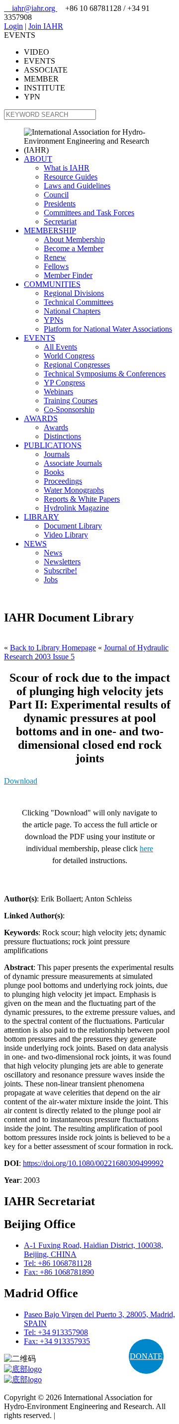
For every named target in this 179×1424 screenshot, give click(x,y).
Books (54, 472)
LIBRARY (41, 517)
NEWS (35, 543)
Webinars (58, 391)
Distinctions (62, 436)
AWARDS (41, 418)
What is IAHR (67, 168)
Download (20, 781)
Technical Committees (78, 302)
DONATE (146, 1356)
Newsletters (62, 561)
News (53, 552)
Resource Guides (70, 177)
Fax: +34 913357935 (57, 1341)
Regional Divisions (74, 293)
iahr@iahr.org (30, 8)
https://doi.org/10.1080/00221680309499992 (93, 1163)
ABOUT (38, 159)
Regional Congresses (77, 364)
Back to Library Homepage (53, 647)
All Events (60, 347)
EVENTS (39, 338)
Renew (55, 257)
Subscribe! (60, 570)
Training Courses (70, 400)
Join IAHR (45, 26)
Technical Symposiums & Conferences (105, 373)
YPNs (53, 320)
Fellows (56, 266)
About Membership (74, 239)
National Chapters (72, 311)
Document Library (73, 526)
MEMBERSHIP (50, 230)
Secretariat (60, 221)
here (146, 848)
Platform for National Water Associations (108, 329)
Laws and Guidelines (77, 185)
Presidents (60, 203)
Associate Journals (73, 463)
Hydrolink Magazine (76, 508)
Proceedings (63, 481)
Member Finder (68, 275)
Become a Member (73, 248)
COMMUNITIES (52, 284)
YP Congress (64, 382)
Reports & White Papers (82, 499)
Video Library (66, 535)
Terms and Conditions (91, 1415)
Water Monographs (74, 490)
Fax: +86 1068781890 (59, 1272)
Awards (56, 427)
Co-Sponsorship (69, 409)
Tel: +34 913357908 (56, 1332)
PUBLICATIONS (53, 445)
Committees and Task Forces (89, 212)
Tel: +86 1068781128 (57, 1263)
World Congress (69, 356)
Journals (57, 454)
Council (56, 194)
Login (13, 26)
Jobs (51, 579)
